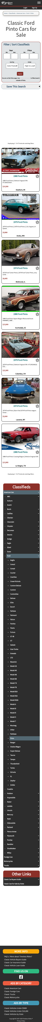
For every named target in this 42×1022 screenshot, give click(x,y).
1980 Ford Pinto (20, 176)
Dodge (9, 539)
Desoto (9, 535)
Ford (27, 13)
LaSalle (9, 806)
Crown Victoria (15, 581)
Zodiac (12, 785)
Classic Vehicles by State (13, 1014)
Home (6, 13)
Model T (13, 721)
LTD (11, 658)
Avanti (9, 505)
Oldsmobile (11, 823)
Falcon (12, 619)
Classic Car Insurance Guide (15, 962)
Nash (9, 819)
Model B (13, 708)
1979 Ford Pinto (20, 222)
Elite (12, 602)
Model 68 (13, 679)
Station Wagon (15, 747)
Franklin (10, 789)
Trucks (6, 865)
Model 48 (13, 675)
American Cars (21, 13)
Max (14, 52)
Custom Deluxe (15, 586)
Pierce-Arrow (11, 832)
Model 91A (13, 696)
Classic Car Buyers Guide (12, 879)
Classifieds (12, 13)
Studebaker (11, 848)
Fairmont (13, 615)
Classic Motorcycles (11, 997)
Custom (13, 590)
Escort (12, 607)
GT (11, 641)
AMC (8, 496)
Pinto (32, 13)
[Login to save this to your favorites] (37, 177)
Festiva (12, 624)
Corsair (12, 569)
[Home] (7, 3)
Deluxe (12, 598)
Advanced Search (25, 78)
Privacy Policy (21, 1021)
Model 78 (13, 687)
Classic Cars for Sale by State (14, 884)
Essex (9, 552)
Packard (10, 827)
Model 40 (13, 670)
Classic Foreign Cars (12, 991)
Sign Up (34, 8)
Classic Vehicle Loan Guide (14, 965)
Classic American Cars (12, 988)
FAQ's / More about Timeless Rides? (18, 956)
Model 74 (13, 683)
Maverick (13, 662)
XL (11, 776)
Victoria (13, 772)
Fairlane (13, 611)
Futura (12, 632)
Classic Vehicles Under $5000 (15, 1008)
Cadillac (10, 513)
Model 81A (13, 691)
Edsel (9, 547)
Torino (12, 768)
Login (25, 8)
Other (12, 730)
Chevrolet (10, 522)
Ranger (12, 742)
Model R (13, 713)
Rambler (10, 844)
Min (7, 52)
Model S (13, 717)
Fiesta (12, 628)
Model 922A (14, 700)
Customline (14, 594)
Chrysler (10, 526)
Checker (10, 518)
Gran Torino (14, 649)
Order (29, 62)
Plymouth (10, 836)
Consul (12, 564)
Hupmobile (11, 798)
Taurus (12, 755)
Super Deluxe (15, 751)
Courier (12, 573)
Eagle (9, 543)
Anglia (12, 560)
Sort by (12, 62)
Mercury (10, 815)
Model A (13, 704)
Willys (9, 853)
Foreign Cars (8, 857)
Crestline (13, 577)
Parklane (13, 734)
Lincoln (9, 810)
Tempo (12, 759)
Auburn (9, 501)
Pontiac (10, 840)
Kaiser (9, 802)
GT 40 (12, 636)
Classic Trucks (9, 994)
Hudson (10, 793)
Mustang (13, 725)
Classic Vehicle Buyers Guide (15, 959)
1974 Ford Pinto (20, 268)
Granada (13, 653)
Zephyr (12, 781)
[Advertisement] (21, 114)
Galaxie (12, 645)
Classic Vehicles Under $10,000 (16, 1011)
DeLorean (10, 530)
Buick (9, 509)
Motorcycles (8, 861)
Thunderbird (14, 764)
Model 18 (13, 666)
